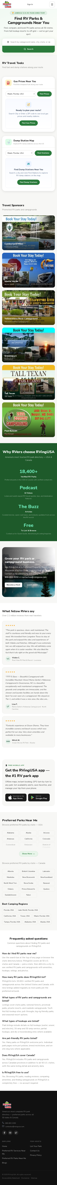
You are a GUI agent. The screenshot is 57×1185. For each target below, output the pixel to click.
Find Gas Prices (28, 123)
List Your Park (36, 1146)
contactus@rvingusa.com (14, 1126)
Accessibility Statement (11, 1178)
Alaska (28, 833)
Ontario (11, 889)
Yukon (28, 895)
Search (30, 49)
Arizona (46, 833)
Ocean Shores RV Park (20, 743)
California (28, 839)
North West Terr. (10, 883)
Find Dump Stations (28, 182)
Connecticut (10, 845)
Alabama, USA (30, 922)
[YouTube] (10, 1132)
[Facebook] (4, 1132)
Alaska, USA (45, 922)
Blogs (4, 1163)
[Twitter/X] (16, 1132)
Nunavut (46, 883)
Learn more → (33, 584)
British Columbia (28, 871)
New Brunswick (28, 877)
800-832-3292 (10, 1123)
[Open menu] (52, 4)
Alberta (11, 871)
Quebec (46, 889)
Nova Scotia (28, 883)
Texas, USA (25, 916)
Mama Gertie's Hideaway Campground (26, 707)
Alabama (10, 833)
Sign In (30, 4)
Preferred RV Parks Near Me (14, 1158)
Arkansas (10, 839)
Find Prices (44, 94)
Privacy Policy (35, 1155)
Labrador (46, 871)
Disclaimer (25, 1178)
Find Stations (43, 153)
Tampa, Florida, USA (12, 922)
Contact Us (35, 1150)
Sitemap (34, 1178)
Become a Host (13, 585)
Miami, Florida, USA (41, 916)
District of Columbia (46, 846)
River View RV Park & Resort (22, 660)
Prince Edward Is (28, 889)
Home (4, 1146)
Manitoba (10, 877)
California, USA (10, 916)
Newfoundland (46, 877)
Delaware (28, 845)
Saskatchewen (10, 895)
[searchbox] (31, 42)
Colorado (46, 839)
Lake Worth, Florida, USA (28, 910)
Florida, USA (9, 910)
